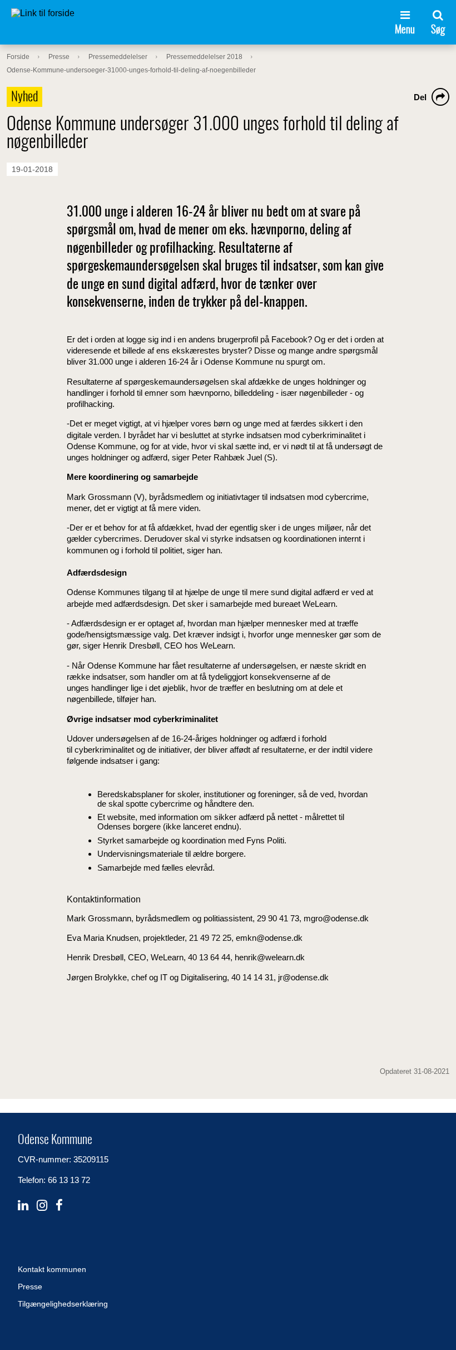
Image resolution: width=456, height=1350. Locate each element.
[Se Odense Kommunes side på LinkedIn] (23, 1205)
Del (420, 97)
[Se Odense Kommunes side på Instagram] (42, 1205)
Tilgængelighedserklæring (63, 1303)
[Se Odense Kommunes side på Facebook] (59, 1205)
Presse (30, 1286)
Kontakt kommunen (52, 1269)
